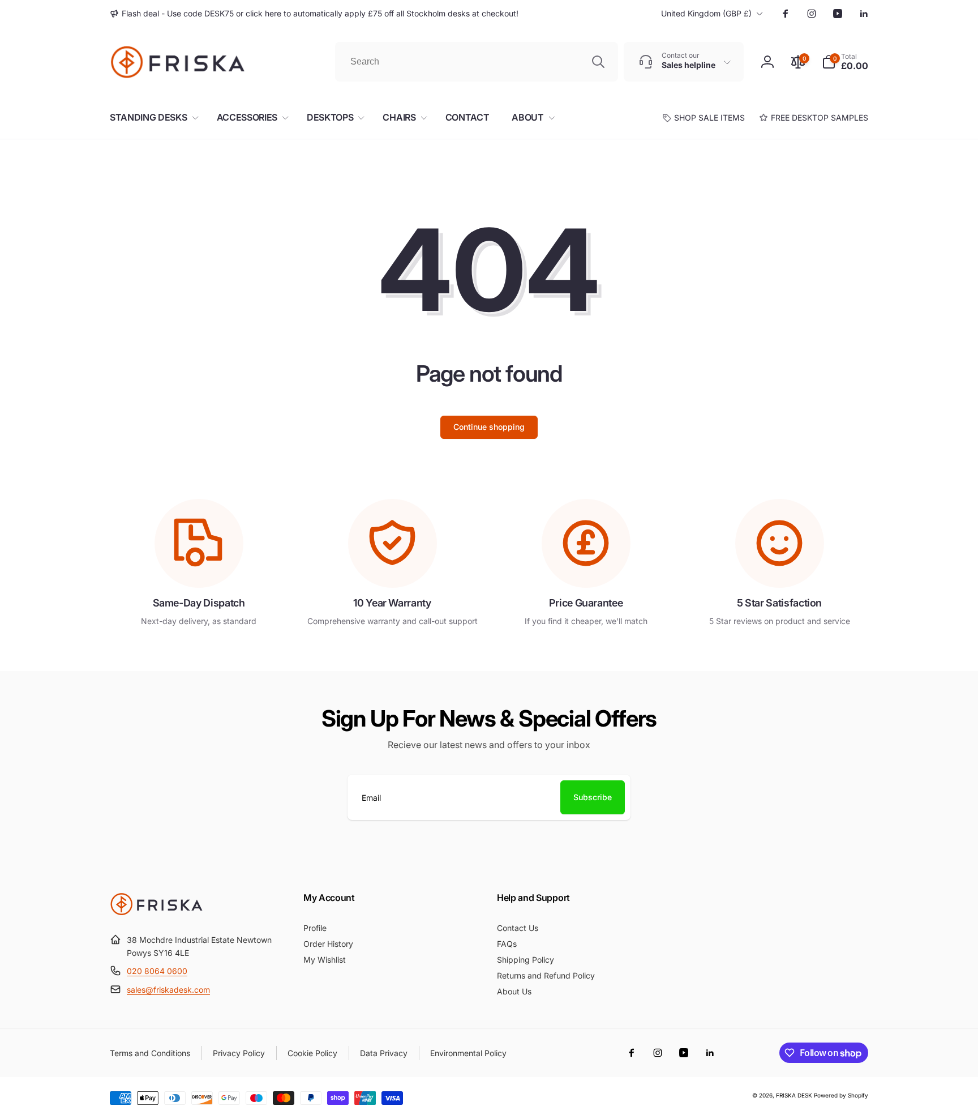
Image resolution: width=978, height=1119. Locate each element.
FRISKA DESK (794, 1095)
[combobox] (476, 62)
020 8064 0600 (157, 971)
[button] (845, 61)
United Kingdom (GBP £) (706, 13)
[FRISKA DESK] (156, 912)
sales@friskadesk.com (168, 989)
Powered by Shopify (841, 1095)
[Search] (598, 61)
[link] (314, 13)
